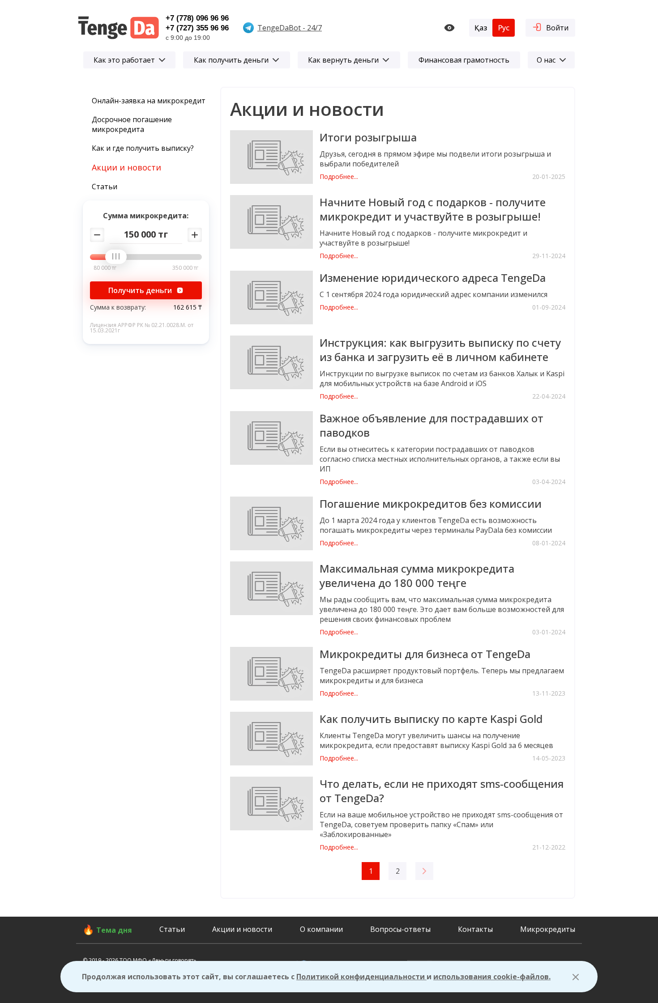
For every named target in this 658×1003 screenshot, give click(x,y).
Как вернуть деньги (343, 60)
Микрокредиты (547, 929)
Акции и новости (126, 167)
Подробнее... (339, 176)
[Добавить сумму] (195, 235)
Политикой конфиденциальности (361, 977)
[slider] (119, 257)
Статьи (104, 186)
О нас (546, 60)
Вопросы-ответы (400, 929)
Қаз (480, 28)
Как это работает (124, 60)
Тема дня (114, 930)
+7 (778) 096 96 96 (197, 18)
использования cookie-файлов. (492, 977)
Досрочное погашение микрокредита (132, 124)
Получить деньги (140, 290)
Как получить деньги (231, 60)
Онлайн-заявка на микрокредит (148, 101)
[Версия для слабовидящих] (449, 28)
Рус (503, 28)
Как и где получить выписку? (143, 148)
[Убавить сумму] (97, 235)
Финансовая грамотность (464, 60)
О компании (321, 929)
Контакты (475, 929)
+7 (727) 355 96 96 (197, 28)
